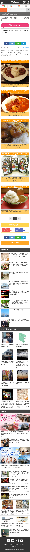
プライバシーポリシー (21, 544)
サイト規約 (12, 544)
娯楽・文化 (7, 13)
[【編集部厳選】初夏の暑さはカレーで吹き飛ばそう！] (23, 43)
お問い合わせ (15, 546)
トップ (2, 13)
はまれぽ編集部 (25, 47)
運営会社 (6, 544)
